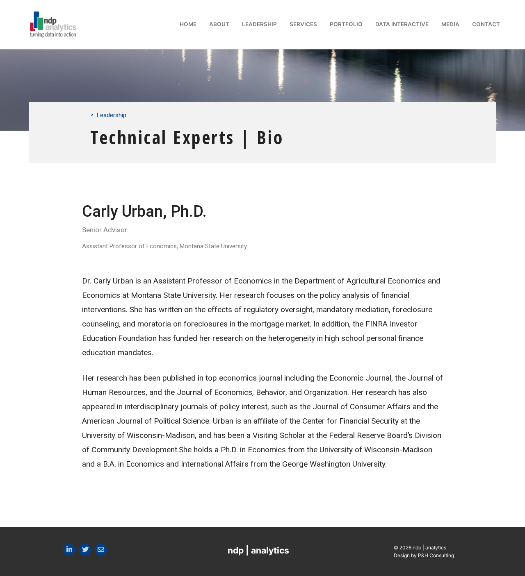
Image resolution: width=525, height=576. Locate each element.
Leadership (111, 115)
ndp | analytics (258, 550)
